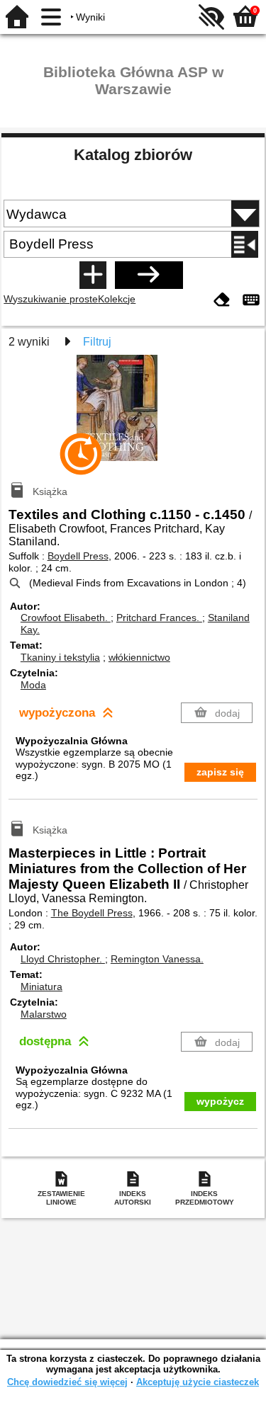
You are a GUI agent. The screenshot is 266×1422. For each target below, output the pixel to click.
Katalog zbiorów (133, 155)
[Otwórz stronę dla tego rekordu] (133, 418)
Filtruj (97, 342)
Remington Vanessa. (157, 959)
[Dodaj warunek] (92, 274)
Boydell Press (78, 556)
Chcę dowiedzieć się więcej (67, 1382)
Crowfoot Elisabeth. (66, 617)
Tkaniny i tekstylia (60, 657)
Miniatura (41, 986)
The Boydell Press (92, 912)
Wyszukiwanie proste (51, 299)
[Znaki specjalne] (251, 300)
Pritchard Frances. (159, 617)
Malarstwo (44, 1014)
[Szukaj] (149, 274)
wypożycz (220, 1101)
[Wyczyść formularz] (222, 300)
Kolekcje (116, 299)
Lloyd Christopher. (63, 959)
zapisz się (220, 772)
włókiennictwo (139, 657)
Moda (33, 684)
